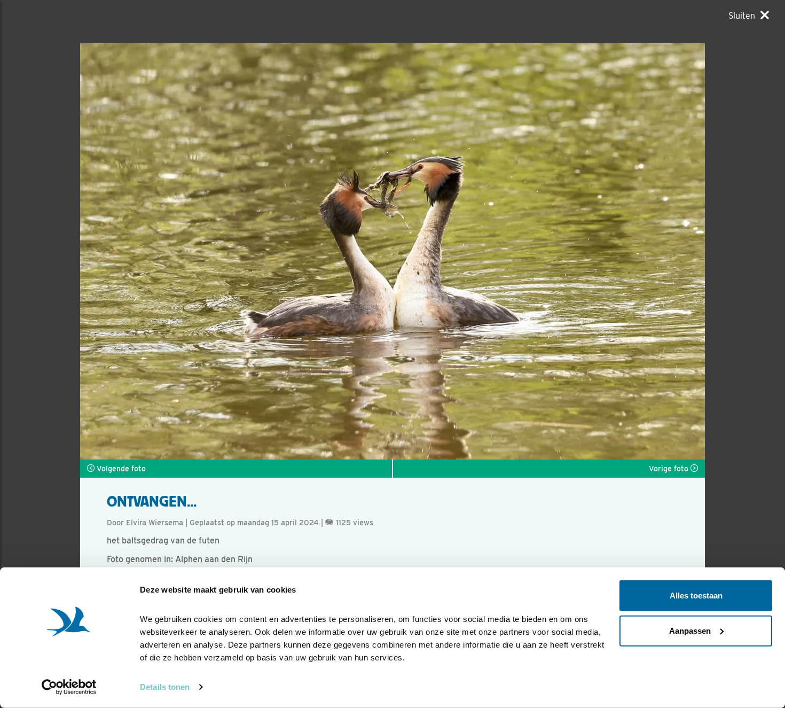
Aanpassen (690, 630)
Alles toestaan (696, 595)
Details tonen (165, 686)
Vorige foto (669, 468)
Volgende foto (120, 468)
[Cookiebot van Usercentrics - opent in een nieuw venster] (69, 687)
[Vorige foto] (548, 251)
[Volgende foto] (236, 251)
